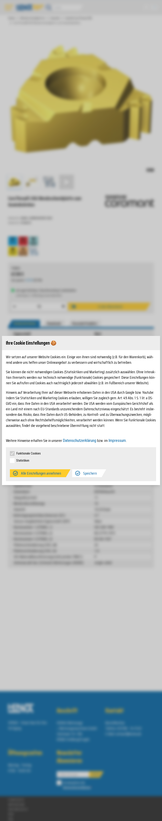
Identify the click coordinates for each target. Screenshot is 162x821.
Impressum (117, 440)
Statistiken (22, 460)
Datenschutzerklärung (79, 440)
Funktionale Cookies (28, 453)
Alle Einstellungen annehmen (41, 473)
